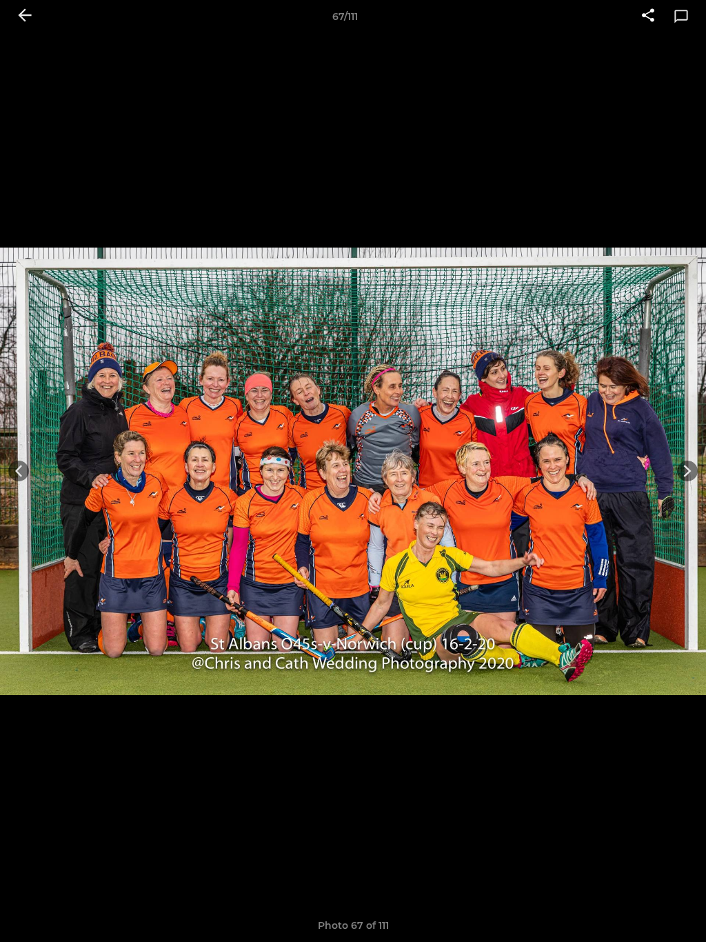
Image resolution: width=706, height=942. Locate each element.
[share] (648, 16)
